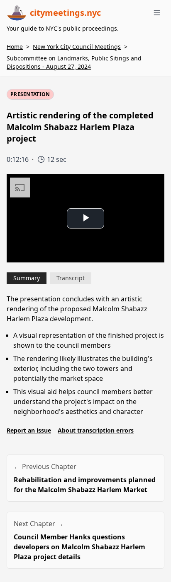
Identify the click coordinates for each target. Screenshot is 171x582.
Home (15, 47)
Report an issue (29, 430)
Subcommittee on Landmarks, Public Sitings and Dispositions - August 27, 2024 (74, 62)
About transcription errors (96, 430)
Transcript (70, 278)
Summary (26, 278)
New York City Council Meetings (77, 47)
